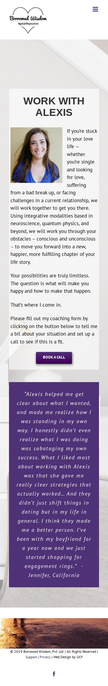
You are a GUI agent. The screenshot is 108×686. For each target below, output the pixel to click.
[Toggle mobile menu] (96, 9)
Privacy (45, 657)
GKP (79, 657)
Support (31, 657)
